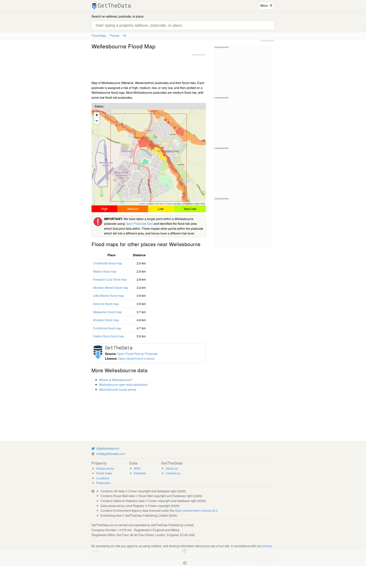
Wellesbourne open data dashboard (123, 384)
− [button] (97, 120)
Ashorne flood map (106, 304)
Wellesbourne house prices (117, 389)
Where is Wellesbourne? (115, 380)
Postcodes (103, 483)
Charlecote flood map (107, 263)
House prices (105, 468)
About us (172, 468)
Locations (102, 478)
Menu (266, 5)
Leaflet (142, 203)
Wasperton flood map (107, 312)
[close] (184, 551)
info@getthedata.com (110, 454)
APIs (137, 468)
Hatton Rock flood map (108, 336)
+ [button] (97, 115)
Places (114, 35)
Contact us (173, 473)
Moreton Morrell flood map (110, 287)
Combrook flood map (107, 328)
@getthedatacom (107, 448)
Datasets (140, 473)
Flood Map (99, 35)
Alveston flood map (106, 320)
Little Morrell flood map (108, 295)
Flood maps (104, 473)
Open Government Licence (136, 358)
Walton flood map (104, 271)
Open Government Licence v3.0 (196, 510)
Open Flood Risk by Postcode (137, 353)
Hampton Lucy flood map (110, 279)
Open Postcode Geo (139, 223)
